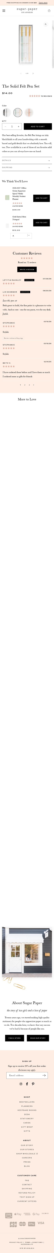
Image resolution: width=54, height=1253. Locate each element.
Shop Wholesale (26, 1154)
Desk (27, 1114)
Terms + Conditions (34, 1242)
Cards (27, 1123)
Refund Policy (27, 1193)
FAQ (27, 1180)
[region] (27, 211)
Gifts (27, 1131)
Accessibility (27, 1244)
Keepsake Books (27, 1110)
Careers (27, 1158)
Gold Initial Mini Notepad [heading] (19, 218)
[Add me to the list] (44, 1075)
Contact (27, 1184)
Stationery (27, 1118)
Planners (27, 1106)
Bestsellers (27, 1102)
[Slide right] (33, 73)
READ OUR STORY (38, 1038)
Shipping (27, 1189)
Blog (27, 1166)
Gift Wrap (27, 1127)
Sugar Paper (30, 1238)
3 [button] (29, 385)
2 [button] (24, 385)
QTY (4, 121)
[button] (4, 11)
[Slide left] (21, 73)
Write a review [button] (27, 269)
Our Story (27, 1145)
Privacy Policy (16, 1242)
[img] (9, 283)
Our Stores (27, 1149)
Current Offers (27, 1201)
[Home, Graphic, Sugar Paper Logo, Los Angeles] (27, 10)
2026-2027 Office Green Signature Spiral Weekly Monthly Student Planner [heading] (19, 193)
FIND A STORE (15, 1038)
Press (27, 1162)
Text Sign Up (27, 1197)
